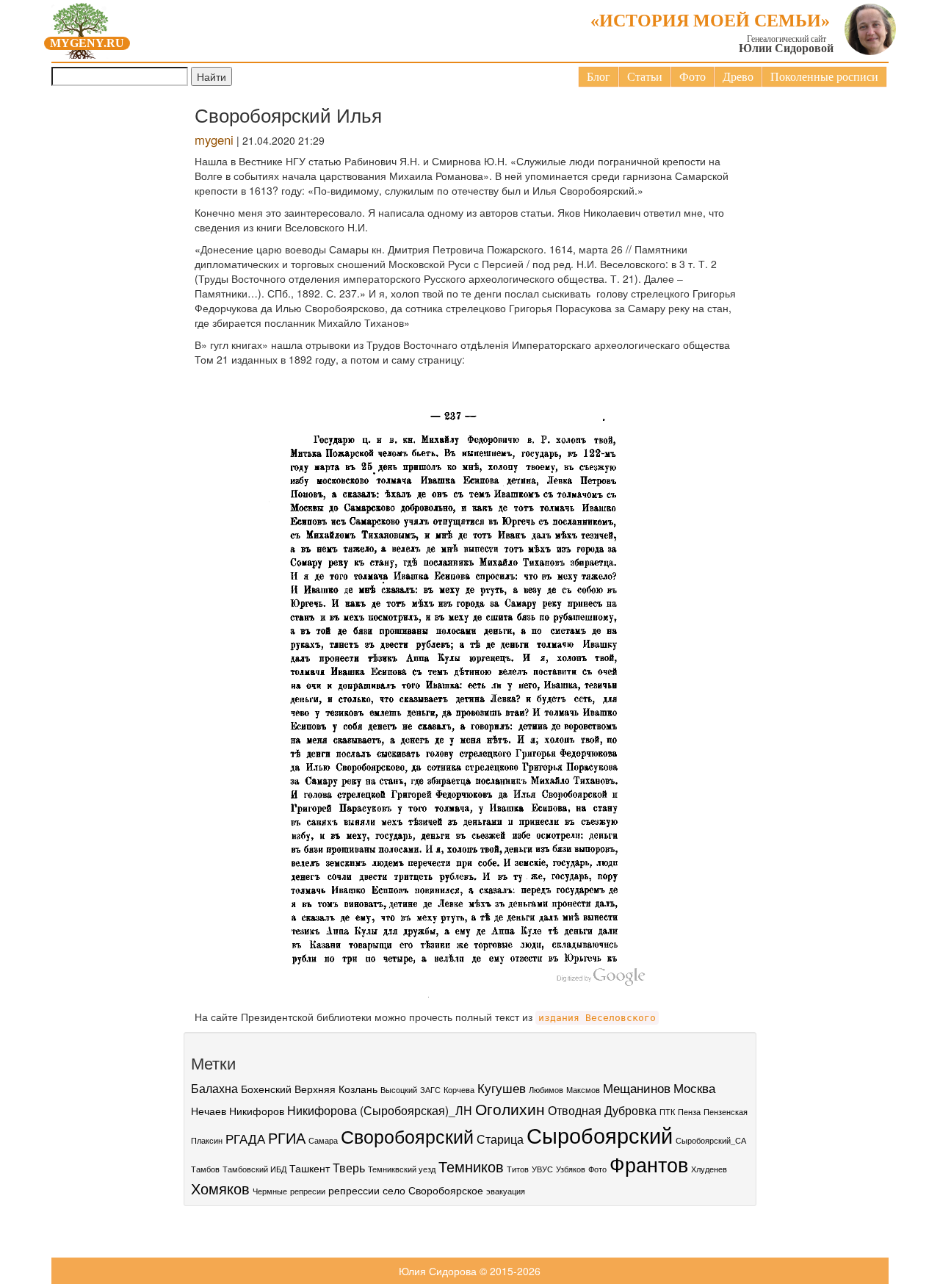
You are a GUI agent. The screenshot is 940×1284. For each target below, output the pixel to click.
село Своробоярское (433, 1190)
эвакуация (505, 1191)
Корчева (459, 1089)
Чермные (270, 1191)
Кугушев (501, 1087)
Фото (692, 77)
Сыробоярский (600, 1134)
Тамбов (205, 1169)
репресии (307, 1191)
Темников (471, 1166)
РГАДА (245, 1138)
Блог (598, 77)
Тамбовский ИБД (254, 1169)
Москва (694, 1087)
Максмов (583, 1089)
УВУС (542, 1169)
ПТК (667, 1111)
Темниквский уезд (401, 1169)
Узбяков (570, 1169)
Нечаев (208, 1110)
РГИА (287, 1138)
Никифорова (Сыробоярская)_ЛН (379, 1110)
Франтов (649, 1164)
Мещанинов (636, 1087)
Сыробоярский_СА (711, 1140)
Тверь (349, 1167)
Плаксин (207, 1140)
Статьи (644, 77)
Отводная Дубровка (602, 1110)
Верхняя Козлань (335, 1088)
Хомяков (220, 1188)
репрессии (354, 1190)
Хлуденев (709, 1169)
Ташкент (309, 1168)
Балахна (214, 1088)
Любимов (546, 1089)
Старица (500, 1138)
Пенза (689, 1111)
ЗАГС (430, 1089)
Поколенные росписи (824, 77)
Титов (518, 1169)
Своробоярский (407, 1135)
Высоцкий (398, 1089)
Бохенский (266, 1088)
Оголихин (510, 1108)
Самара (323, 1140)
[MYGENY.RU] (80, 28)
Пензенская (726, 1111)
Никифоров (256, 1110)
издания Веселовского (597, 1017)
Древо (738, 77)
